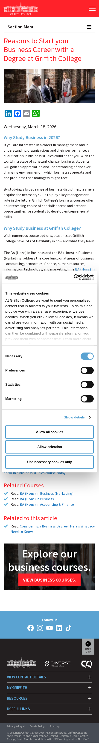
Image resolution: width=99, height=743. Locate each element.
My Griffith (17, 687)
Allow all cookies (49, 432)
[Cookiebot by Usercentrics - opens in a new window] (73, 277)
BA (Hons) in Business (37, 499)
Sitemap (54, 726)
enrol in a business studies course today (34, 472)
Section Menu (21, 27)
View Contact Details (26, 677)
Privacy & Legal (16, 726)
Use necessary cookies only (49, 462)
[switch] (87, 370)
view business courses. (49, 580)
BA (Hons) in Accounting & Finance (47, 504)
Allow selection (49, 447)
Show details (74, 417)
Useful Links (18, 708)
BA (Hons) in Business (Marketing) (46, 493)
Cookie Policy (37, 726)
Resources (17, 698)
